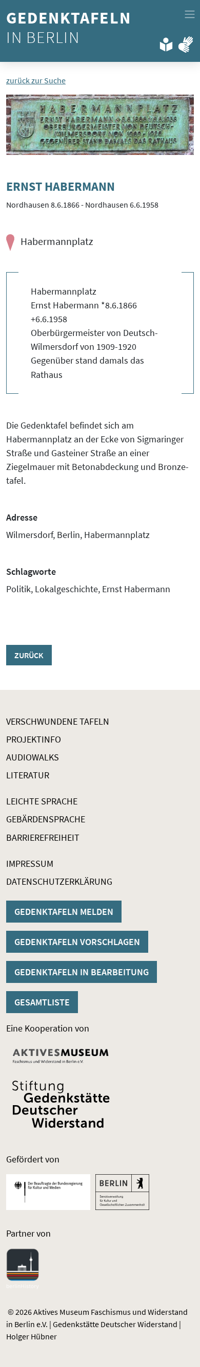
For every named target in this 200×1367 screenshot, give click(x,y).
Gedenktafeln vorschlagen (77, 942)
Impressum (29, 863)
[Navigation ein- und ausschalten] (190, 14)
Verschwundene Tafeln (57, 721)
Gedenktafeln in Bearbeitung (81, 972)
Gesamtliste (42, 1002)
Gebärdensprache (45, 819)
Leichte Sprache (41, 801)
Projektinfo (33, 739)
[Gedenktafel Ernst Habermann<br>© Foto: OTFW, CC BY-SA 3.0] (100, 125)
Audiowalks (32, 757)
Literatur (27, 775)
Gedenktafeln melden (63, 911)
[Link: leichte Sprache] (166, 42)
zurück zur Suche (36, 80)
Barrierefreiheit (42, 837)
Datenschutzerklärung (59, 881)
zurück (29, 655)
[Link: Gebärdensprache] (185, 42)
